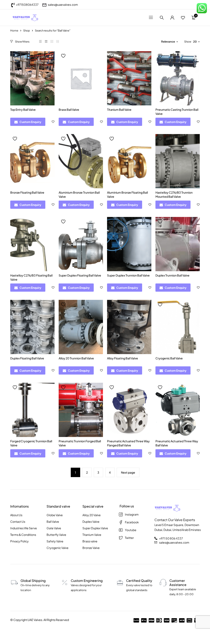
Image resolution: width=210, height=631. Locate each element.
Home (14, 30)
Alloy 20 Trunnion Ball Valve (76, 358)
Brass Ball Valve (69, 109)
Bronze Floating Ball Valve (27, 192)
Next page (128, 472)
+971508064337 (27, 4)
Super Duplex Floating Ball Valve (80, 275)
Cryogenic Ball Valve (169, 358)
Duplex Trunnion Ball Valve (172, 275)
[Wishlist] (183, 18)
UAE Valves (34, 620)
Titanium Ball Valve (119, 109)
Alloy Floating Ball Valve (122, 358)
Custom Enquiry (30, 122)
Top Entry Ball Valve (23, 109)
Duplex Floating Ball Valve (27, 358)
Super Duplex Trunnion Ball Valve (128, 275)
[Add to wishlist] (15, 55)
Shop (26, 30)
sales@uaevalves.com (63, 4)
